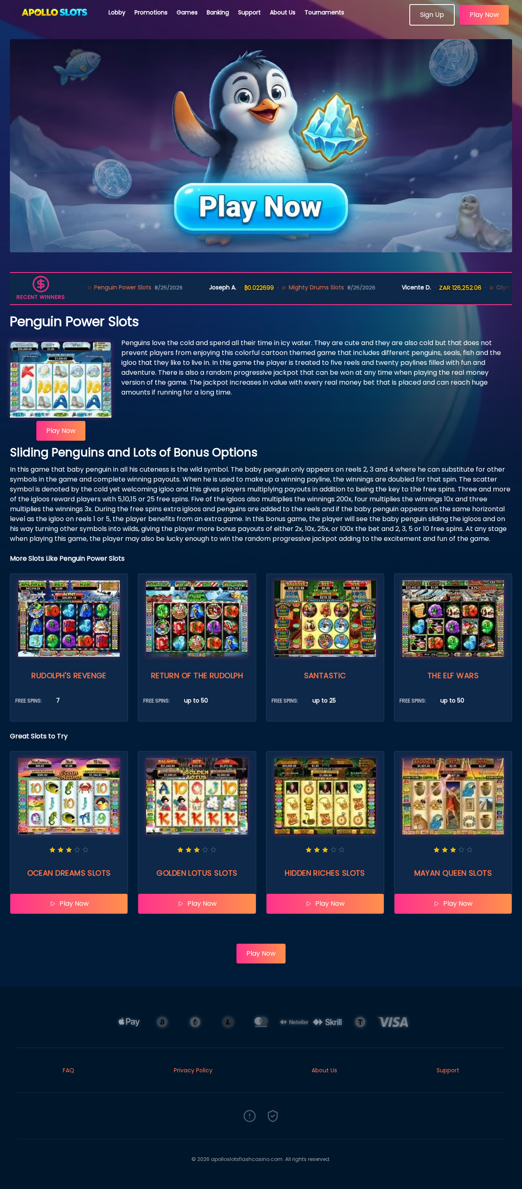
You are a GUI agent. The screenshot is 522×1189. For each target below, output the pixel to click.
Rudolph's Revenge (68, 675)
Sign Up (432, 14)
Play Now (484, 14)
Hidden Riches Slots (325, 873)
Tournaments (324, 12)
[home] (54, 22)
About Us (282, 12)
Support (249, 12)
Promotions (151, 12)
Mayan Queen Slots (453, 873)
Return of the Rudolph (197, 675)
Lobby (117, 12)
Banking (218, 12)
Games (187, 12)
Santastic (325, 675)
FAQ (68, 1070)
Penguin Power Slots (89, 287)
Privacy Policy (193, 1070)
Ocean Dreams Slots (69, 873)
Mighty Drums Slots (282, 287)
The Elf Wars (453, 675)
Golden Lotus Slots (196, 873)
